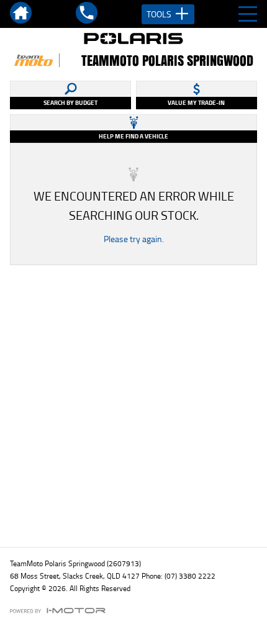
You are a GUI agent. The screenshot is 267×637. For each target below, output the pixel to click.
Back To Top (133, 510)
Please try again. (134, 238)
